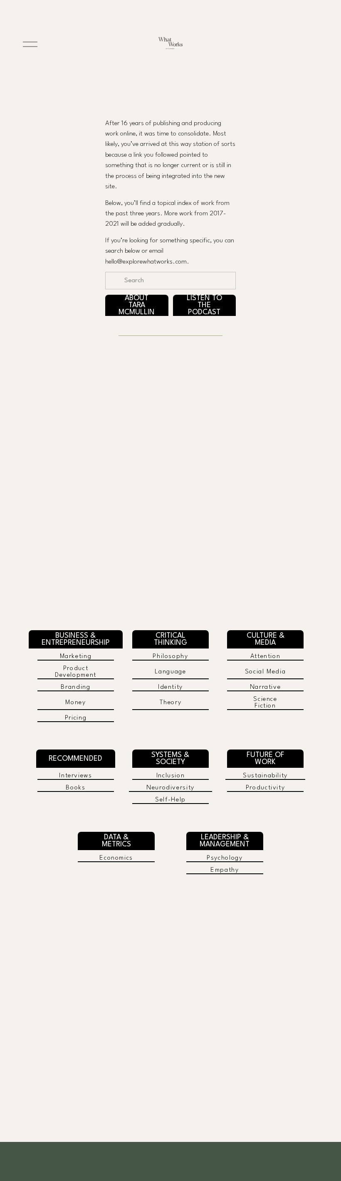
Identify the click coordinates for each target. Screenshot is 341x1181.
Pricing (76, 718)
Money (75, 702)
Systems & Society (170, 759)
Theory (171, 702)
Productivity (265, 787)
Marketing (76, 656)
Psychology (224, 858)
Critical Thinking (170, 639)
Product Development (75, 671)
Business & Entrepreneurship (76, 639)
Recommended (75, 758)
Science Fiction (265, 702)
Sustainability (265, 775)
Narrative (265, 687)
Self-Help (170, 799)
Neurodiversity (170, 787)
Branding (75, 687)
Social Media (265, 671)
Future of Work (265, 759)
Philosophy (170, 656)
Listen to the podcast (204, 305)
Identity (170, 687)
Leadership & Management (225, 841)
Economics (116, 858)
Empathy (224, 870)
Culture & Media (265, 639)
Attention (265, 656)
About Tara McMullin (137, 305)
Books (75, 787)
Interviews (75, 775)
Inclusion (170, 775)
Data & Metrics (116, 841)
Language (170, 671)
